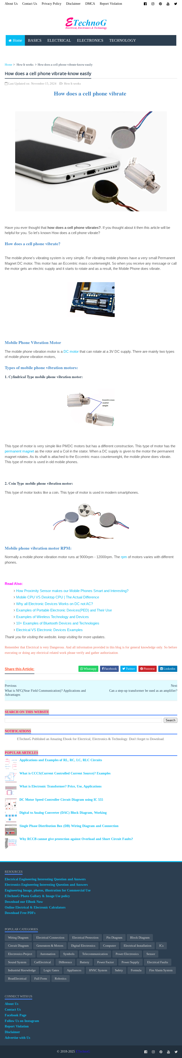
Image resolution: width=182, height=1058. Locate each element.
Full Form (40, 978)
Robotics (60, 978)
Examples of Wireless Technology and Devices (52, 617)
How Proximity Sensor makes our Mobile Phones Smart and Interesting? (72, 591)
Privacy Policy (51, 3)
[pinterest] (160, 4)
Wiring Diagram (18, 937)
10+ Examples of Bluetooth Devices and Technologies (57, 623)
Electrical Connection (50, 937)
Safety (119, 970)
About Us (11, 3)
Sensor (150, 954)
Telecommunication (95, 954)
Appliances (74, 970)
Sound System (17, 962)
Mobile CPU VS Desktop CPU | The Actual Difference (57, 597)
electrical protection (85, 937)
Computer (109, 945)
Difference (65, 962)
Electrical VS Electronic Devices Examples (49, 630)
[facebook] (145, 4)
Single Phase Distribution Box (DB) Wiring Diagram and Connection (68, 826)
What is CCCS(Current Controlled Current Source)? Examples (64, 773)
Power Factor (105, 962)
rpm (124, 557)
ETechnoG (83, 1051)
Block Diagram (140, 937)
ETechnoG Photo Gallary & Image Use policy (37, 896)
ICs (161, 945)
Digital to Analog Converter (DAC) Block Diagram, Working (63, 812)
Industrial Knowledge (22, 970)
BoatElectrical (17, 978)
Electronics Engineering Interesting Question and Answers (46, 884)
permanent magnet (19, 451)
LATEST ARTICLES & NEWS (33, 51)
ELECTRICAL (59, 40)
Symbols (68, 954)
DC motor (71, 351)
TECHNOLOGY (122, 40)
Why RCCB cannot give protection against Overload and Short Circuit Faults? (76, 839)
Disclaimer (73, 3)
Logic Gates (51, 970)
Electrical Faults (157, 962)
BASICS (34, 40)
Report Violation (111, 3)
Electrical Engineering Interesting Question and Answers (45, 879)
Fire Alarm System (161, 970)
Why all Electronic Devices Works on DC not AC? (54, 604)
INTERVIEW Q (103, 51)
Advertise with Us (17, 1038)
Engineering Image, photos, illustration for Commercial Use (48, 890)
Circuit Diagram (18, 945)
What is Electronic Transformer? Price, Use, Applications (60, 786)
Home (17, 40)
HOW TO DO (74, 51)
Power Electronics (127, 954)
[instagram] (152, 4)
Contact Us (29, 3)
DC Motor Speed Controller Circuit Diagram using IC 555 (61, 799)
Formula (136, 970)
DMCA (90, 3)
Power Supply (130, 962)
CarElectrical (42, 962)
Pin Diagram (114, 937)
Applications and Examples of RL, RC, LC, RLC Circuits (60, 760)
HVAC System (98, 970)
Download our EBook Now (24, 902)
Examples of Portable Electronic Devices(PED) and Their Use (64, 610)
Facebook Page (15, 1015)
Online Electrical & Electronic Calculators (35, 907)
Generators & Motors (49, 945)
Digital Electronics (83, 945)
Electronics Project (20, 954)
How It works (25, 64)
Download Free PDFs (20, 913)
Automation (47, 954)
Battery (84, 962)
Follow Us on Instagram (22, 1021)
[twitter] (175, 4)
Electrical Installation (137, 945)
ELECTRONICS (90, 40)
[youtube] (168, 4)
